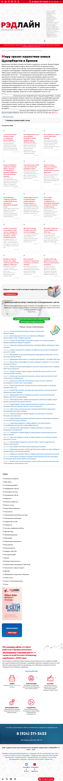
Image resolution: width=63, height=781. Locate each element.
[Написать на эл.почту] (12, 1)
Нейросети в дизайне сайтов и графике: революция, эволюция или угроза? (34, 454)
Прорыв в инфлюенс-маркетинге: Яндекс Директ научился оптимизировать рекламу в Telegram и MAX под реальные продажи (10, 170)
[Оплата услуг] (15, 779)
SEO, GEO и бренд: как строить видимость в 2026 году (51, 230)
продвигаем (24, 652)
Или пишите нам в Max (28, 740)
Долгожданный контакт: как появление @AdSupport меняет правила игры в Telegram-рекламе (31, 138)
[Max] (50, 2)
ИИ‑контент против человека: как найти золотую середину (30, 230)
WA (38, 740)
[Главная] (6, 1)
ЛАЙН (20, 24)
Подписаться (10, 294)
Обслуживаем (41, 45)
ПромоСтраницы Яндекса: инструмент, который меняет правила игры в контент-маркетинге (51, 168)
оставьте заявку (16, 685)
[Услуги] (11, 779)
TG (41, 740)
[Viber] (55, 2)
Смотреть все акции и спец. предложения (32, 319)
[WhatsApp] (52, 2)
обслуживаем (9, 652)
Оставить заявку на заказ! (33, 322)
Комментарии (8, 117)
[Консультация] (7, 779)
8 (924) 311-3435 (32, 733)
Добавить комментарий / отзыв (18, 120)
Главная (3, 50)
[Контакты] (18, 1)
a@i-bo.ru (55, 113)
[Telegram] (57, 2)
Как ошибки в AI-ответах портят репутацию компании (51, 136)
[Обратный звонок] (3, 779)
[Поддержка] (15, 1)
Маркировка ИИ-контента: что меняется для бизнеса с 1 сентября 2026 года (35, 359)
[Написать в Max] (9, 1)
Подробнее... (32, 311)
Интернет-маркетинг (11, 50)
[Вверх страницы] (60, 779)
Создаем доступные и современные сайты (14, 45)
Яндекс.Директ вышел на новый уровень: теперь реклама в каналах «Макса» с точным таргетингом (31, 201)
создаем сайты (13, 647)
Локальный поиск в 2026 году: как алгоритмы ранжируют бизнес (31, 166)
